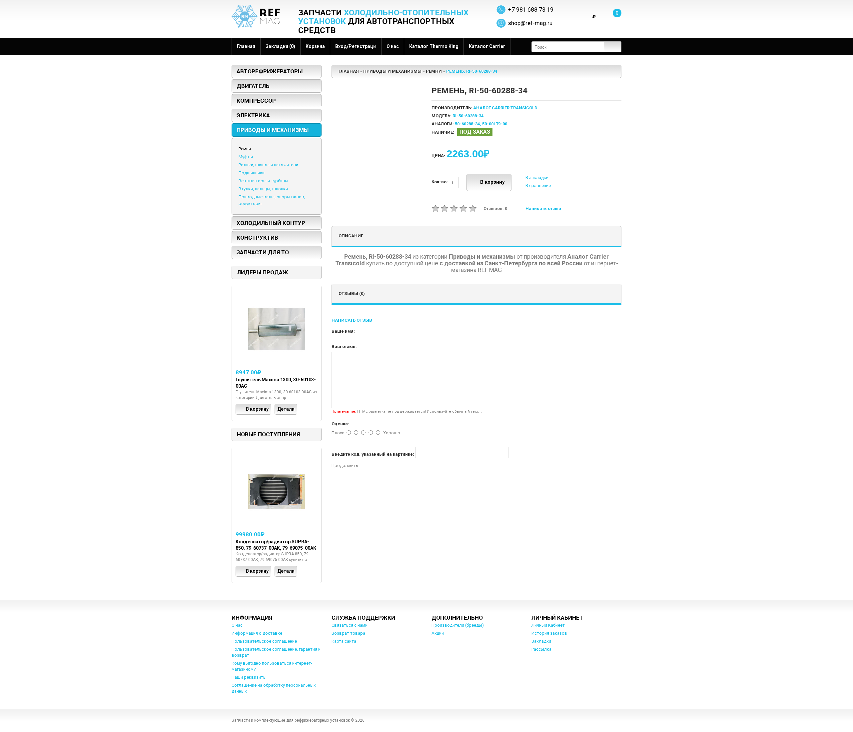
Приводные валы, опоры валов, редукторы (272, 200)
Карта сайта (344, 641)
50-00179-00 (494, 123)
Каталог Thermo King (433, 46)
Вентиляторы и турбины (263, 180)
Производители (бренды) (457, 625)
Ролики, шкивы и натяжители (268, 164)
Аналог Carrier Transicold (505, 107)
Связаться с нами (350, 625)
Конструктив (257, 237)
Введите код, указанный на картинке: (373, 454)
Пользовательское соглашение (264, 641)
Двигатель (253, 86)
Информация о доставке (257, 633)
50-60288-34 (467, 123)
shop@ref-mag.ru (530, 23)
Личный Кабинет (548, 625)
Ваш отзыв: (344, 346)
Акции (437, 633)
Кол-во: (440, 182)
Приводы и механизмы (273, 130)
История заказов (549, 633)
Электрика (253, 115)
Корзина (315, 46)
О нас (393, 46)
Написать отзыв (543, 208)
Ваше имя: (343, 331)
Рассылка (541, 649)
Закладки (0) (280, 46)
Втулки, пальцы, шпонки (263, 188)
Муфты (246, 156)
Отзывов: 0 (495, 208)
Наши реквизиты (249, 677)
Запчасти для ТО (263, 252)
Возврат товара (348, 633)
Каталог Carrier (487, 46)
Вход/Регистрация (355, 46)
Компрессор (256, 100)
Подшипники (252, 172)
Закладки (541, 641)
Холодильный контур (271, 223)
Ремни (245, 148)
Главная (246, 46)
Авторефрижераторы (270, 71)
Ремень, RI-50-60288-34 (471, 71)
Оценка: (340, 423)
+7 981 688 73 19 (530, 9)
